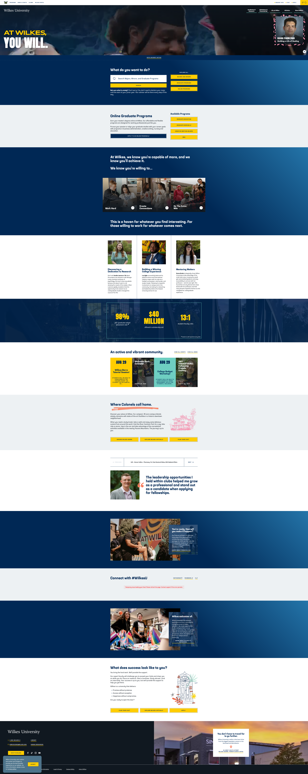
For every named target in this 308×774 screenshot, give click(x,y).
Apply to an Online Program (144, 136)
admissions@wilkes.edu (18, 744)
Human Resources (37, 744)
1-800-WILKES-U (15, 740)
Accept (33, 764)
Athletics (287, 10)
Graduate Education (184, 119)
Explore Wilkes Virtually (154, 439)
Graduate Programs (184, 83)
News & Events (22, 2)
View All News (193, 352)
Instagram (177, 578)
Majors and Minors (184, 77)
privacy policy (12, 769)
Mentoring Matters (185, 269)
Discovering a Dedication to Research (119, 270)
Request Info (280, 2)
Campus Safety (70, 769)
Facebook (189, 578)
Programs (13, 2)
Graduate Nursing (187, 125)
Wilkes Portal (39, 2)
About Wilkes (299, 10)
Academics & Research (251, 10)
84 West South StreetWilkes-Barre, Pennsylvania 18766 (231, 750)
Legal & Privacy (57, 769)
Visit (288, 2)
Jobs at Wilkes (82, 769)
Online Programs (184, 89)
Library (33, 740)
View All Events (180, 352)
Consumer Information (43, 769)
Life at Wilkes (275, 10)
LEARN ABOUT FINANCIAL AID (181, 550)
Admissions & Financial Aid (263, 10)
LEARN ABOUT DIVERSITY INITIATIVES (183, 641)
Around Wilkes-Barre (124, 439)
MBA (184, 137)
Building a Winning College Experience (151, 270)
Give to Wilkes (16, 753)
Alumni (31, 2)
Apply (294, 2)
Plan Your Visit (183, 439)
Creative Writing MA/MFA (184, 131)
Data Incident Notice (154, 57)
